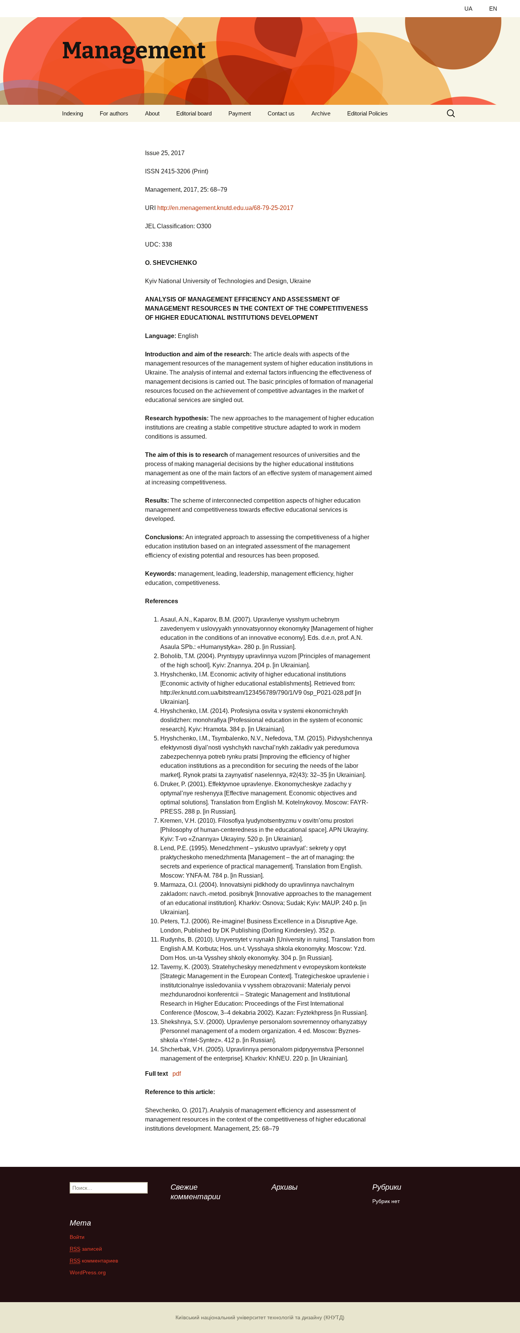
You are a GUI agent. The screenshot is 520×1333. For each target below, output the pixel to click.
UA (468, 8)
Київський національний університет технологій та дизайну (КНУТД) (260, 1317)
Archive (320, 113)
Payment (239, 113)
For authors (114, 113)
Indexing (72, 113)
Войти (77, 1237)
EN (493, 8)
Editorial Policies (367, 113)
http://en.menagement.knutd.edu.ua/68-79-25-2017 (225, 208)
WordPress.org (88, 1272)
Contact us (281, 113)
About (152, 113)
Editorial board (194, 113)
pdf (176, 1073)
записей (86, 1249)
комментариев (94, 1261)
